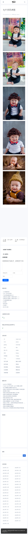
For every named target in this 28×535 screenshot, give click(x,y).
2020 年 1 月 (17, 520)
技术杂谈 (6, 364)
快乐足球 (5, 303)
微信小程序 (18, 361)
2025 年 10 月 (6, 473)
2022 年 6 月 (17, 498)
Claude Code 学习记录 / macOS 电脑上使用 (12, 386)
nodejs (17, 350)
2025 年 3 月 (5, 481)
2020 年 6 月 (17, 515)
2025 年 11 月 (18, 470)
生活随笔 (6, 369)
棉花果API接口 (6, 391)
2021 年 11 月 (6, 506)
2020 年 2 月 (5, 520)
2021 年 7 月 (5, 509)
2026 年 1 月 (17, 467)
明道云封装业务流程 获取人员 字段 (11, 392)
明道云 (17, 364)
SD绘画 (5, 355)
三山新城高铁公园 (7, 300)
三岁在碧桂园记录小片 (8, 295)
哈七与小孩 (5, 307)
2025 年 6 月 (5, 478)
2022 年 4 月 (17, 501)
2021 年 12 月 (18, 504)
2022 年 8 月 (5, 498)
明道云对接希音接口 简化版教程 (10, 394)
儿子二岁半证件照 (7, 293)
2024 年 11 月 (18, 484)
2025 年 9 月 (17, 473)
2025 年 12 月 (6, 470)
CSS (5, 341)
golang (5, 344)
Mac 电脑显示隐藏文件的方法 (10, 387)
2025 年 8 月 (5, 476)
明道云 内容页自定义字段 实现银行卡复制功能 (13, 389)
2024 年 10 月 (6, 487)
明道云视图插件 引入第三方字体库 (11, 401)
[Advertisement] (14, 223)
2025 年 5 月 (17, 478)
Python (17, 353)
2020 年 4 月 (17, 518)
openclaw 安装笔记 (7, 384)
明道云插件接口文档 (8, 397)
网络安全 (18, 369)
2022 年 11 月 (18, 495)
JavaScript (18, 344)
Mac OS (5, 350)
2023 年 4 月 (5, 495)
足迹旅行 (18, 372)
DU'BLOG (9, 531)
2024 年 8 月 (5, 490)
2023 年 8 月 (5, 492)
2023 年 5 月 (17, 492)
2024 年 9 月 (17, 487)
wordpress (18, 358)
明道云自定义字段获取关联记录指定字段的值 (13, 407)
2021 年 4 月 (17, 512)
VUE (5, 358)
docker (17, 341)
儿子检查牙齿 (6, 291)
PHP (5, 353)
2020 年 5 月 (5, 518)
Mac (17, 347)
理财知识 (18, 367)
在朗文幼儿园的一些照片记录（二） (11, 298)
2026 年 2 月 (5, 467)
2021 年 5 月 (5, 512)
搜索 (3, 451)
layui (5, 347)
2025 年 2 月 (17, 481)
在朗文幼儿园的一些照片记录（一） (11, 296)
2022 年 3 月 (5, 504)
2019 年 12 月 (6, 523)
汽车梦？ (5, 305)
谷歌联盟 (6, 372)
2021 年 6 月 (17, 509)
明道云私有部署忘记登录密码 (10, 396)
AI (4, 339)
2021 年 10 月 (18, 506)
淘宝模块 (6, 367)
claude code (18, 339)
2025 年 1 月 (5, 484)
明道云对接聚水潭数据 (8, 406)
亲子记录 (6, 361)
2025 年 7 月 (17, 476)
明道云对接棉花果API (8, 404)
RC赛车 (5, 302)
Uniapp (17, 355)
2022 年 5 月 (5, 501)
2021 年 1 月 (5, 515)
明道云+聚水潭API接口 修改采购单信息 (12, 399)
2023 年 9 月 (17, 490)
